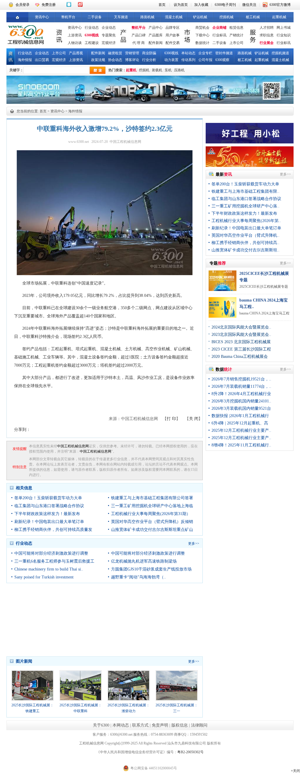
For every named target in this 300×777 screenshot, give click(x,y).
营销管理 (132, 53)
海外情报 (25, 60)
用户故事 (173, 35)
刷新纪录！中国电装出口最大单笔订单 (49, 521)
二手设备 (95, 17)
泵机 (168, 70)
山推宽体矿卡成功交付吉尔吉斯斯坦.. (245, 250)
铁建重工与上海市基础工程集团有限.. (245, 191)
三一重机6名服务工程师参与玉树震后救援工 (54, 561)
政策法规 (98, 60)
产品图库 (156, 35)
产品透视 (76, 53)
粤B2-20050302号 (190, 752)
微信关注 (249, 5)
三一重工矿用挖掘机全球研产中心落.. (245, 206)
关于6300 (101, 725)
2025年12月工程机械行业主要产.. (241, 430)
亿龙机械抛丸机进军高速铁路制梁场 (144, 561)
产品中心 (156, 28)
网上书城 (284, 28)
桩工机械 (253, 17)
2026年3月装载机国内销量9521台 (241, 408)
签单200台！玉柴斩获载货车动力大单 (48, 498)
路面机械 (147, 17)
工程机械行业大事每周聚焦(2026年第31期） (150, 514)
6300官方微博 (280, 5)
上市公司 (236, 43)
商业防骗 (149, 53)
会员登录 (23, 5)
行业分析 (149, 60)
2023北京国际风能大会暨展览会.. (241, 334)
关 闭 (193, 419)
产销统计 (236, 35)
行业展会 (267, 43)
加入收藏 (201, 5)
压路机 (179, 70)
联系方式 (140, 725)
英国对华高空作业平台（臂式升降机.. (245, 235)
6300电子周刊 (225, 5)
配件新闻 (156, 43)
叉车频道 (121, 17)
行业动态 (92, 28)
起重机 (131, 70)
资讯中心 (42, 17)
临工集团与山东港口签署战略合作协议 (49, 506)
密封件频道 (224, 53)
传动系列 (188, 60)
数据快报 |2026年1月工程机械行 (240, 416)
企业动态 (109, 28)
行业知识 (284, 35)
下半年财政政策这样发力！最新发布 (47, 514)
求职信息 (267, 35)
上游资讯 (75, 35)
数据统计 (202, 43)
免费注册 (49, 5)
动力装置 (171, 60)
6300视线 (92, 35)
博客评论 (132, 60)
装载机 (157, 70)
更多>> (193, 543)
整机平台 (68, 17)
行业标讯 (219, 35)
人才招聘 (267, 28)
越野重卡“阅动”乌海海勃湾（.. (138, 577)
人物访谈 (75, 43)
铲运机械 (200, 17)
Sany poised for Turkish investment (44, 577)
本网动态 (120, 725)
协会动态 (115, 60)
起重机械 (279, 17)
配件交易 (173, 43)
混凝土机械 (174, 17)
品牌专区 (173, 28)
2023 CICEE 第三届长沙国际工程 (241, 349)
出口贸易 (42, 60)
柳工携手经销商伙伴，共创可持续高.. (245, 243)
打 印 (171, 419)
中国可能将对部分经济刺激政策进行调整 (51, 553)
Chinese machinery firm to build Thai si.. (48, 569)
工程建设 (92, 43)
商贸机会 (202, 28)
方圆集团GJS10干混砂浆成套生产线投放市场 (151, 569)
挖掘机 (144, 70)
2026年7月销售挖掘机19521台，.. (241, 379)
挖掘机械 (226, 17)
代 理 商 (138, 43)
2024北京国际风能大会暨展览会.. (241, 327)
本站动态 (188, 53)
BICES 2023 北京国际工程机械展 (241, 342)
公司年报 (205, 60)
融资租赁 (115, 53)
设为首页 (181, 5)
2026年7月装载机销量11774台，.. (241, 386)
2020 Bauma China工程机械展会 (240, 356)
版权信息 (179, 725)
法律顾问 (199, 725)
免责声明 (160, 725)
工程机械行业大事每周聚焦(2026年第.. (246, 221)
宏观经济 (109, 43)
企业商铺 (219, 28)
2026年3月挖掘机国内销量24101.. (241, 401)
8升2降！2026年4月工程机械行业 (241, 394)
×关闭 (295, 771)
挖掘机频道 (280, 53)
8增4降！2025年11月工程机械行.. (241, 445)
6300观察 (222, 60)
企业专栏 (205, 53)
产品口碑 (139, 35)
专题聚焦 (109, 35)
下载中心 (202, 35)
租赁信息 (236, 28)
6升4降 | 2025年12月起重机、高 (240, 423)
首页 (162, 5)
